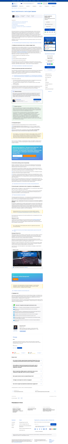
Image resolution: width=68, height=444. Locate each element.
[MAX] (40, 3)
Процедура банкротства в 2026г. (23, 422)
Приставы (19, 387)
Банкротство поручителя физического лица (25, 428)
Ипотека (23, 387)
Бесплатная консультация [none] (52, 3)
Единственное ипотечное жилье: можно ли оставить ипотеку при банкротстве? (26, 183)
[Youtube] (35, 429)
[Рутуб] (46, 429)
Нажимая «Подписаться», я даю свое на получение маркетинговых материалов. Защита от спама (45, 426)
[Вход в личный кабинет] (55, 0)
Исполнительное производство (28, 387)
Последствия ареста (15, 24)
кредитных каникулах (36, 219)
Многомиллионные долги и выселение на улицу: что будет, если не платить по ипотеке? (27, 42)
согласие (45, 426)
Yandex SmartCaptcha (16, 158)
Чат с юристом (50, 69)
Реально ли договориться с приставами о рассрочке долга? (23, 65)
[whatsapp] (52, 64)
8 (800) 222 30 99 (49, 58)
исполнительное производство (22, 51)
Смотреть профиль (22, 331)
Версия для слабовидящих (39, 431)
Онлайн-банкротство (22, 430)
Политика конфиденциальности (51, 440)
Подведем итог (14, 27)
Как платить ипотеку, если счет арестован (18, 25)
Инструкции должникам (15, 387)
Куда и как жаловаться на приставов (19, 194)
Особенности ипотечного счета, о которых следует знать (20, 21)
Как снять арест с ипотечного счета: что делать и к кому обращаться (21, 26)
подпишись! (26, 267)
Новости (13, 425)
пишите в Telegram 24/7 (30, 3)
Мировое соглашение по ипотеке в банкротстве (21, 290)
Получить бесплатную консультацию (29, 155)
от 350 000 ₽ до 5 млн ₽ (49, 24)
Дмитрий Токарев (17, 16)
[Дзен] (44, 429)
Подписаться (53, 424)
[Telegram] (38, 3)
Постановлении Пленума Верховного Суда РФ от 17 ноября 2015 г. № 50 (28, 212)
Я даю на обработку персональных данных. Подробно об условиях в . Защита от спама (26, 158)
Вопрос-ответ (14, 6)
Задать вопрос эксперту (37, 99)
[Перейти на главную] (14, 2)
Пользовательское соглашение (51, 441)
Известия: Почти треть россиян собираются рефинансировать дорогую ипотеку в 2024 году (27, 230)
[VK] (37, 429)
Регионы (13, 427)
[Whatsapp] (41, 3)
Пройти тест (15, 279)
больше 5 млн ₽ (48, 26)
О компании (13, 422)
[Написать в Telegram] (48, 64)
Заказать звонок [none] (49, 67)
